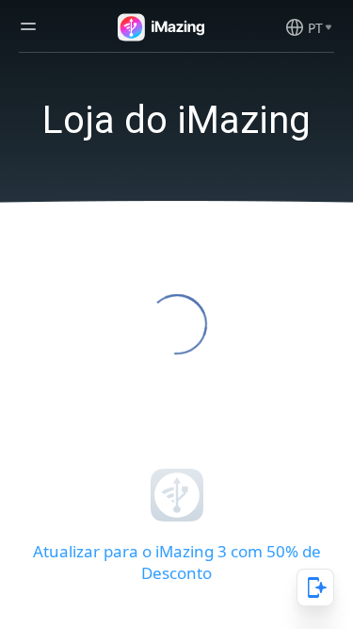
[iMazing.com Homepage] (159, 27)
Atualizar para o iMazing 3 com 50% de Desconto (177, 562)
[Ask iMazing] (315, 587)
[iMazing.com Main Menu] (28, 26)
